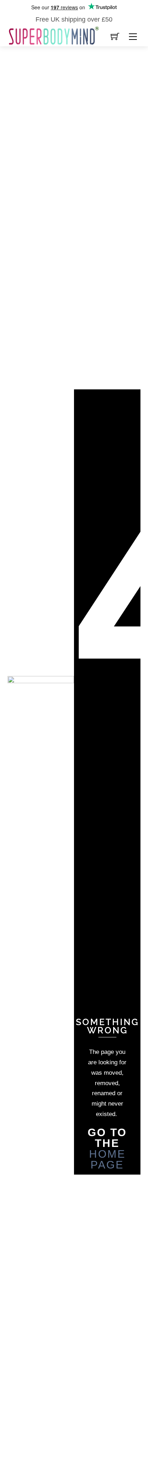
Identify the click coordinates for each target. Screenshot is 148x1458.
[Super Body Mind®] (54, 35)
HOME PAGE (107, 1159)
